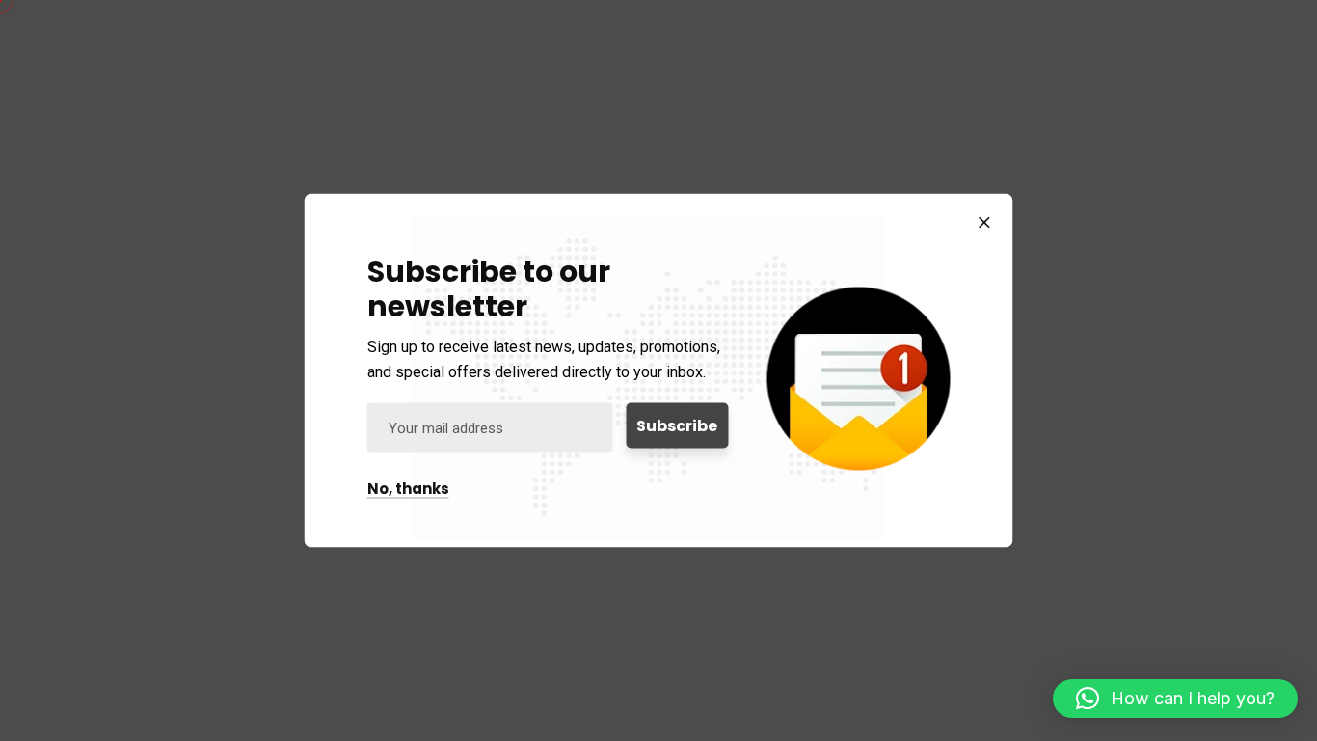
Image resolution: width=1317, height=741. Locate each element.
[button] (1175, 698)
